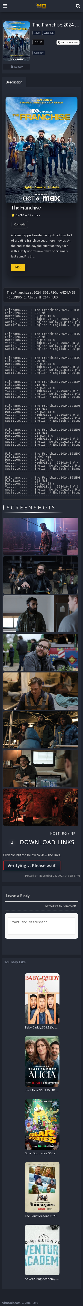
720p (37, 32)
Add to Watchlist (69, 42)
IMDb (18, 267)
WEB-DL (48, 32)
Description (14, 82)
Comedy (39, 52)
